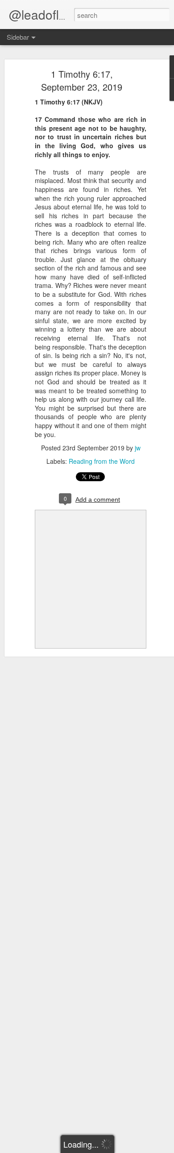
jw (138, 447)
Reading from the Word (102, 461)
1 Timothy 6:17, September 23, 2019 (81, 80)
